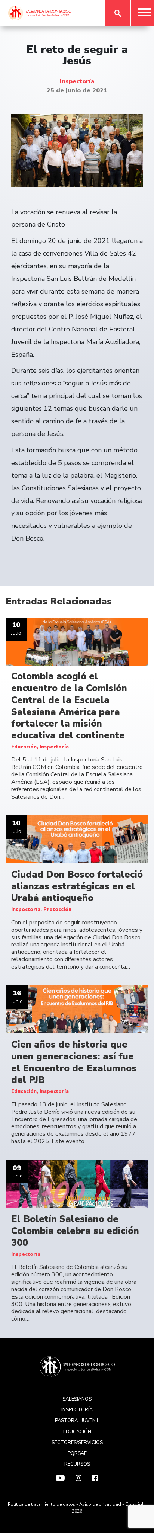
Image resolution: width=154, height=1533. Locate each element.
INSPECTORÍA (77, 1410)
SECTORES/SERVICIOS (77, 1442)
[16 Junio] (77, 1009)
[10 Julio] (77, 641)
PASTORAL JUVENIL (77, 1420)
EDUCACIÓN (77, 1431)
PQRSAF (77, 1453)
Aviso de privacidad (100, 1504)
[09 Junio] (77, 1184)
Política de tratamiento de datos (41, 1504)
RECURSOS (77, 1464)
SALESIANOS (77, 1399)
